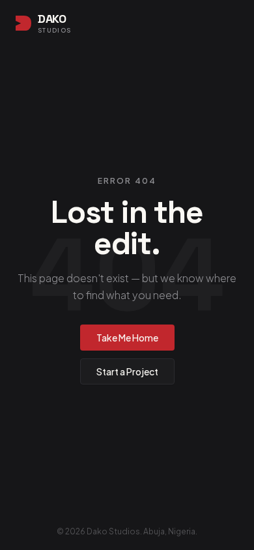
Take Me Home (127, 337)
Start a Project (127, 371)
